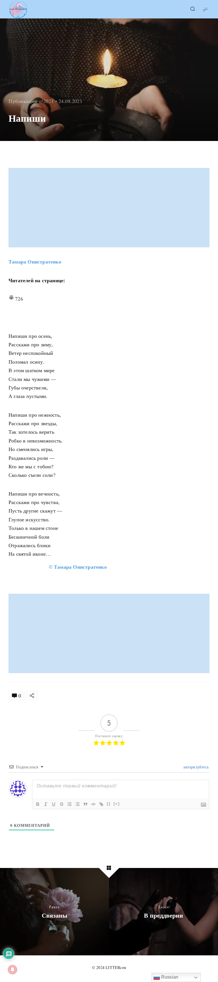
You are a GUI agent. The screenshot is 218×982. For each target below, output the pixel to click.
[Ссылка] (101, 804)
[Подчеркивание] (54, 804)
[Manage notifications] (12, 969)
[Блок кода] (93, 804)
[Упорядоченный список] (70, 804)
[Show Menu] (205, 9)
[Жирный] (38, 804)
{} (109, 804)
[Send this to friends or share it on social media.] (32, 695)
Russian (169, 977)
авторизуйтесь (195, 767)
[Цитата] (85, 804)
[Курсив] (46, 804)
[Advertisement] (109, 207)
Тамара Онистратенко (35, 261)
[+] (117, 804)
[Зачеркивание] (62, 804)
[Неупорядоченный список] (77, 804)
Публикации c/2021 (31, 101)
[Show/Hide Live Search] (192, 9)
